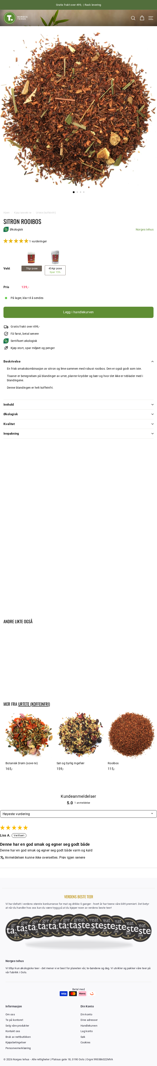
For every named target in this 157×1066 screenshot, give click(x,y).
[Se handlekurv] (142, 18)
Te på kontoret (14, 1019)
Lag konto (87, 1031)
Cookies (85, 1042)
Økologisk (10, 414)
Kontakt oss (13, 1031)
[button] (16, 241)
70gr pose (32, 268)
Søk (83, 1036)
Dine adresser (89, 1019)
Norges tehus (145, 229)
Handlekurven (89, 1025)
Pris (6, 287)
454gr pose (55, 270)
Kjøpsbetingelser (16, 1042)
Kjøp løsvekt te (23, 212)
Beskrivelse (11, 361)
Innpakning (11, 433)
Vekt (6, 268)
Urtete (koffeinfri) (46, 212)
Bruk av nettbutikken (18, 1036)
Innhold (8, 404)
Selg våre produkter (17, 1025)
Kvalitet (9, 424)
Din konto (86, 1014)
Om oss (10, 1014)
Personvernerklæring (18, 1048)
